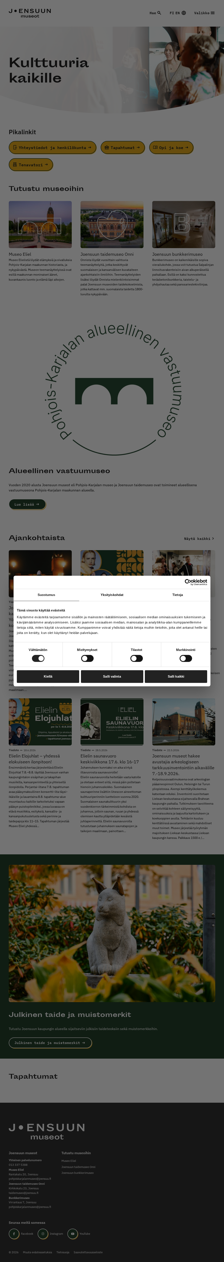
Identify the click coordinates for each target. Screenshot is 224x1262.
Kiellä (48, 676)
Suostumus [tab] (46, 595)
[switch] (87, 658)
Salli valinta (112, 676)
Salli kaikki (176, 676)
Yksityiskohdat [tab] (112, 595)
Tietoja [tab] (177, 595)
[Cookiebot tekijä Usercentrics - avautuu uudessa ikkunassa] (188, 582)
